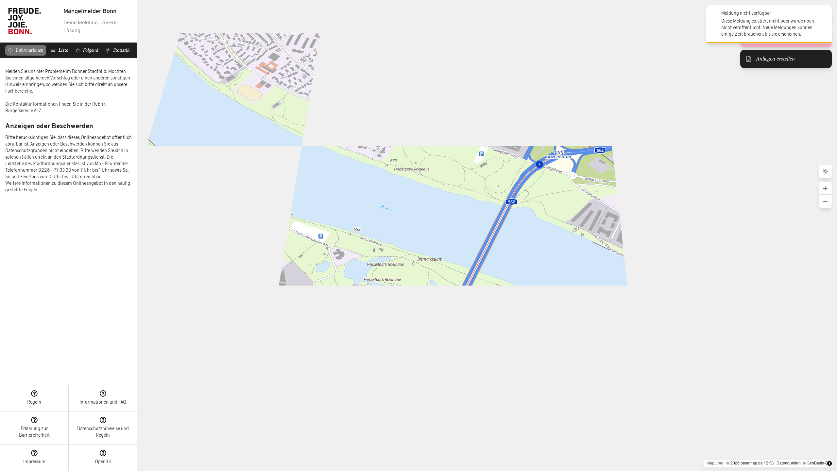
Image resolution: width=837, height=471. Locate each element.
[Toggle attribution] (829, 463)
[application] (487, 235)
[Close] (823, 13)
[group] (825, 195)
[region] (68, 221)
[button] (34, 398)
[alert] (769, 24)
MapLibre (715, 462)
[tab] (25, 50)
